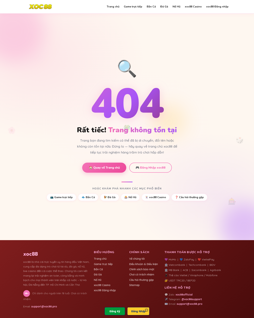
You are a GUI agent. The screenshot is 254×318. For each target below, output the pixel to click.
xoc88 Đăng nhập (217, 6)
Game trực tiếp (133, 6)
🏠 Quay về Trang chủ (104, 168)
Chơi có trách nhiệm (141, 274)
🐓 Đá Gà (109, 197)
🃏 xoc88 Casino (155, 197)
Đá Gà (164, 6)
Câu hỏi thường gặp (141, 280)
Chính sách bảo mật (141, 269)
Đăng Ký (115, 311)
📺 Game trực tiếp (61, 197)
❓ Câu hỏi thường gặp (189, 197)
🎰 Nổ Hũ (130, 197)
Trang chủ (113, 6)
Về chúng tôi (137, 258)
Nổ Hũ (176, 6)
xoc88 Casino (193, 6)
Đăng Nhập (138, 311)
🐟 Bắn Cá (88, 197)
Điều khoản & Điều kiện (143, 264)
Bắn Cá (151, 6)
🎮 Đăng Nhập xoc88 (150, 168)
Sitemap (134, 285)
